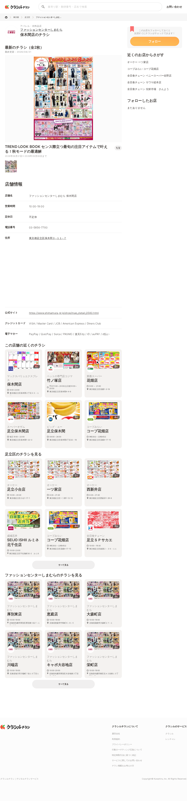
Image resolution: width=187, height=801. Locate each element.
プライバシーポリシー (122, 744)
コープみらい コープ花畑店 (143, 68)
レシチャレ (170, 739)
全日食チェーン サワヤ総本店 (144, 82)
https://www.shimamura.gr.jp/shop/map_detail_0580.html (64, 312)
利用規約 (116, 739)
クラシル (169, 733)
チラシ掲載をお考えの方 (123, 765)
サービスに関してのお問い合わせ (127, 760)
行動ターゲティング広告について (127, 749)
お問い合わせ (174, 6)
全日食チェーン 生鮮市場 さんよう (148, 89)
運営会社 (116, 733)
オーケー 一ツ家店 (137, 62)
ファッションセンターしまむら (41, 30)
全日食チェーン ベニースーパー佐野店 (149, 75)
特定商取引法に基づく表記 (124, 755)
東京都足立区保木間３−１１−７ (47, 238)
